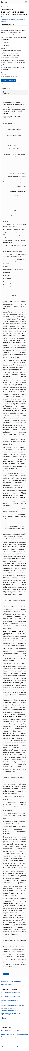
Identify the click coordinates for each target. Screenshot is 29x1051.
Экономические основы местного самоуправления (10, 1031)
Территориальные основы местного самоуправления (11, 1013)
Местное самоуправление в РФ (9, 1000)
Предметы (3, 6)
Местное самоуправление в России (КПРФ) (13, 1005)
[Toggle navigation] (26, 2)
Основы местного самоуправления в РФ (12, 1037)
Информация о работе (11, 983)
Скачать (12, 94)
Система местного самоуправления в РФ (12, 1021)
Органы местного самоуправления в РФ (12, 1003)
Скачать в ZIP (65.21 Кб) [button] (8, 80)
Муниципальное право (12, 6)
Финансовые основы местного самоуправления (14, 1034)
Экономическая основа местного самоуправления (10, 993)
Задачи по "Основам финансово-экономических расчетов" (14, 1017)
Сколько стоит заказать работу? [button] (11, 84)
